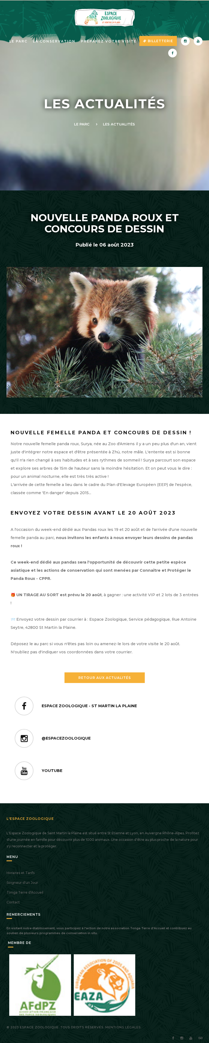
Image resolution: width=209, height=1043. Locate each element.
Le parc (18, 41)
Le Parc (82, 124)
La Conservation (54, 41)
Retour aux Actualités (104, 678)
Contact (13, 902)
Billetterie (160, 41)
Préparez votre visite (109, 41)
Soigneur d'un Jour (22, 883)
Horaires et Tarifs (21, 873)
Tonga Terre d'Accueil (25, 892)
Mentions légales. (123, 1027)
